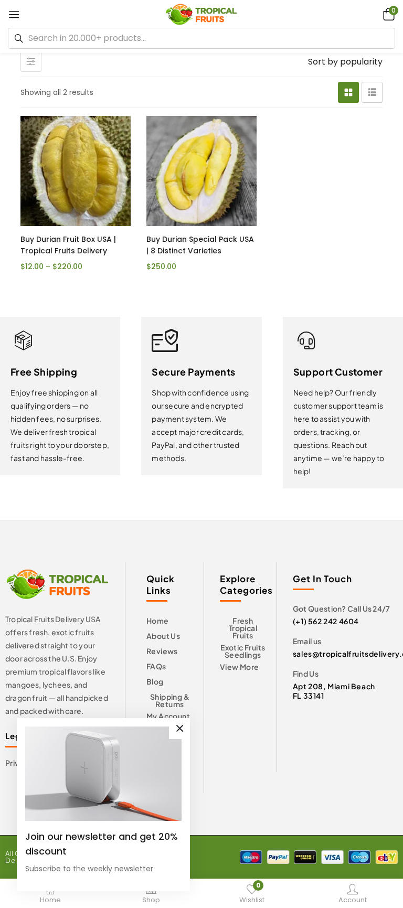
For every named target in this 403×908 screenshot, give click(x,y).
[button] (387, 13)
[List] (372, 92)
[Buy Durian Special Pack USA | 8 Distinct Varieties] (201, 171)
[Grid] (348, 92)
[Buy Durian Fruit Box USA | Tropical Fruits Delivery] (75, 171)
